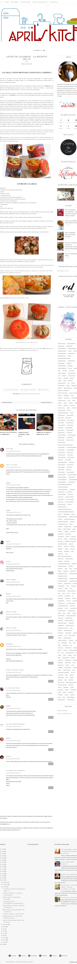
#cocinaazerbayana (71, 343)
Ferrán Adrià (61, 558)
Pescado (59, 650)
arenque (72, 378)
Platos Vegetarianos (70, 652)
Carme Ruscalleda (62, 400)
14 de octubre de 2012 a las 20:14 (13, 630)
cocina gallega (70, 452)
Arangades (65, 378)
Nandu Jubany (72, 635)
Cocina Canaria (61, 430)
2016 (3, 871)
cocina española (61, 447)
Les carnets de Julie (62, 610)
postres (59, 655)
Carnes (73, 400)
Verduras (72, 694)
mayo (4, 933)
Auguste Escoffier (61, 383)
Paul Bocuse (60, 647)
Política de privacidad (62, 710)
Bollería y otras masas (62, 393)
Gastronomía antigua (62, 573)
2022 (3, 858)
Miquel (8, 593)
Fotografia (70, 566)
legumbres (60, 608)
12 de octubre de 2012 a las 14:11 (13, 451)
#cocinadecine (69, 346)
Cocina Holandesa (61, 457)
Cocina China (69, 432)
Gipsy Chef (60, 583)
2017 (3, 869)
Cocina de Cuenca (61, 442)
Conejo (71, 524)
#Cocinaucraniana (62, 348)
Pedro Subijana (68, 647)
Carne (69, 400)
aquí (17, 141)
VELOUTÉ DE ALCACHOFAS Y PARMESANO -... (8, 433)
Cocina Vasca (60, 501)
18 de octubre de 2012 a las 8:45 (13, 758)
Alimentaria (70, 365)
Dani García (73, 531)
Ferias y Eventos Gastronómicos (64, 556)
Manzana (74, 613)
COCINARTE (69, 504)
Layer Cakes (72, 605)
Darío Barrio (68, 534)
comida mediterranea (62, 516)
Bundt (72, 395)
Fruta (70, 568)
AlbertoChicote (61, 363)
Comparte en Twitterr (29, 389)
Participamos (14, 2)
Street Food (70, 684)
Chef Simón (72, 405)
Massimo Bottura (68, 618)
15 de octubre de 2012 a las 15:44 (13, 672)
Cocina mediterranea (62, 479)
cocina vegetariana (69, 501)
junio (4, 931)
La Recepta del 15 (22, 78)
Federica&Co (60, 553)
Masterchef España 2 (69, 620)
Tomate (59, 692)
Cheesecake (65, 405)
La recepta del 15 (61, 603)
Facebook (61, 122)
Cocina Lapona (61, 469)
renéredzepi (60, 662)
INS (72, 595)
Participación (64, 642)
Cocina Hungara (70, 457)
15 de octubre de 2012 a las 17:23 (13, 708)
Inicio (1, 2)
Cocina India (60, 459)
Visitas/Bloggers (25, 2)
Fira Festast (66, 561)
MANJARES (21, 350)
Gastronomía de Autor (62, 576)
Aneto (59, 370)
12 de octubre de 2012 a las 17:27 (13, 467)
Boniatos (60, 395)
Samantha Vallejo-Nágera (63, 672)
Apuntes (59, 378)
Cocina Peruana (24, 393)
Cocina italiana (70, 464)
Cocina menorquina (62, 482)
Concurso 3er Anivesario (69, 519)
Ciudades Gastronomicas (63, 412)
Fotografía (60, 568)
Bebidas (68, 385)
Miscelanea (60, 635)
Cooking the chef (67, 526)
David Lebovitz (61, 536)
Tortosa (64, 692)
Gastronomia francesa (63, 578)
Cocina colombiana (62, 435)
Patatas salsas (65, 645)
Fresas (66, 568)
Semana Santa (61, 677)
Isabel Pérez (60, 598)
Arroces (59, 380)
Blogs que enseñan (68, 388)
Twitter (68, 122)
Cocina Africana (61, 415)
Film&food (60, 561)
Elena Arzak (60, 541)
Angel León (64, 370)
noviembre (5, 884)
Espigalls (66, 548)
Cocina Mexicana (71, 482)
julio (4, 929)
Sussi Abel (9, 448)
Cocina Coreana (61, 437)
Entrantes (72, 546)
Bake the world (61, 385)
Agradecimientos (71, 360)
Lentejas (66, 608)
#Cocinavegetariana (72, 348)
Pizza (63, 652)
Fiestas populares (69, 558)
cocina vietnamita (61, 504)
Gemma (8, 706)
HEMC (71, 588)
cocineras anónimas (62, 506)
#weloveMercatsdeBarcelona (64, 358)
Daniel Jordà (60, 534)
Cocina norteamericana (63, 487)
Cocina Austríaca (61, 425)
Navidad (59, 637)
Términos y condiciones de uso (64, 713)
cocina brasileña (68, 427)
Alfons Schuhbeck (62, 365)
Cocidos (71, 412)
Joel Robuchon (61, 600)
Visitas (63, 697)
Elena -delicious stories (15, 670)
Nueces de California (62, 640)
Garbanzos (65, 571)
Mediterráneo (61, 625)
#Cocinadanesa (61, 346)
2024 (3, 853)
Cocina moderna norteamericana (65, 484)
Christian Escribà (61, 410)
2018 (3, 866)
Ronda (72, 665)
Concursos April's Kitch (63, 524)
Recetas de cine (68, 660)
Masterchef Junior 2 (62, 623)
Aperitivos (64, 375)
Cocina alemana (70, 415)
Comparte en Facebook (12, 389)
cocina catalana (61, 432)
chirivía (68, 407)
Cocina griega (70, 454)
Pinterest (61, 128)
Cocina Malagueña (62, 474)
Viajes (59, 697)
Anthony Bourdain (62, 373)
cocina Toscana (61, 499)
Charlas (59, 405)
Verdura (66, 694)
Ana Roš (70, 368)
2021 (3, 860)
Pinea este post (44, 389)
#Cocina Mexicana (61, 343)
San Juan (73, 672)
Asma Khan (70, 380)
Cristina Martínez (66, 529)
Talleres (72, 687)
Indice (7, 2)
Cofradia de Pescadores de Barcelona (65, 511)
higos (59, 593)
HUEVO (68, 593)
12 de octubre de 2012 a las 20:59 (13, 484)
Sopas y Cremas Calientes (34, 393)
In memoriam (67, 595)
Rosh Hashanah (68, 667)
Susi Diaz (59, 687)
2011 (3, 944)
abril (4, 935)
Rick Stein (67, 665)
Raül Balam (60, 660)
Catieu (8, 561)
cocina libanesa (61, 472)
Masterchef (60, 620)
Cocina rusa (70, 494)
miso (66, 635)
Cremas (59, 529)
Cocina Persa (72, 489)
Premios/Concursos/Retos (40, 2)
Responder (51, 458)
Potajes (64, 655)
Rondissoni (60, 667)
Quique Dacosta (66, 657)
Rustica (59, 670)
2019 (3, 864)
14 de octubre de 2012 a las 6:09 (13, 582)
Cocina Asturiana (69, 422)
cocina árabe (68, 417)
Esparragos (60, 548)
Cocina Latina (68, 469)
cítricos (68, 410)
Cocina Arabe (60, 417)
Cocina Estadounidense (71, 447)
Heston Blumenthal (71, 590)
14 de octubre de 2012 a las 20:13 (13, 614)
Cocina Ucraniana (70, 499)
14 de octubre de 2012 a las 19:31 (13, 596)
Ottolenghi (71, 640)
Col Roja (59, 514)
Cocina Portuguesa (62, 494)
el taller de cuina (12, 688)
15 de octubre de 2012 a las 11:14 (13, 646)
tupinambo (60, 694)
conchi (8, 756)
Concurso (60, 519)
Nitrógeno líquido (67, 637)
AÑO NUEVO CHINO (71, 373)
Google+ (68, 128)
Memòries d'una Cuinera (63, 628)
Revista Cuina (60, 665)
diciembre (5, 882)
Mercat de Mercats (68, 630)
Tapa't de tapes (11, 465)
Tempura (67, 689)
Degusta (67, 536)
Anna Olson (71, 370)
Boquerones (66, 395)
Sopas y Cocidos (61, 682)
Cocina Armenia (70, 420)
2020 (3, 862)
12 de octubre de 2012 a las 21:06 (13, 512)
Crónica (74, 529)
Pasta (70, 642)
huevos (73, 593)
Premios (69, 655)
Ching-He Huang (61, 407)
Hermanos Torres (61, 590)
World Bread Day (61, 699)
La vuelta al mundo (71, 603)
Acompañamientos (62, 360)
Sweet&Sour (65, 687)
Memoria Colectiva (70, 625)
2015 (3, 873)
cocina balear (70, 425)
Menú (71, 628)
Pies (58, 652)
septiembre (5, 924)
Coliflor (73, 514)
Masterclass (71, 623)
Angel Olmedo (11, 579)
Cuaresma (66, 531)
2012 (3, 880)
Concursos (72, 521)
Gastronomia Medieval (62, 581)
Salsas (73, 670)
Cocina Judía (69, 467)
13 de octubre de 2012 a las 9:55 (13, 564)
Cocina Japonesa (61, 467)
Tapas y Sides (60, 689)
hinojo (63, 593)
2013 (3, 878)
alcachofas (68, 363)
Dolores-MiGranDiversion (15, 724)
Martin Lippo (60, 618)
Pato (71, 645)
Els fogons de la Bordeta (15, 770)
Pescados (65, 650)
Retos (74, 662)
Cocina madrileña (70, 472)
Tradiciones (70, 692)
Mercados (60, 630)
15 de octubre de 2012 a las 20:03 (13, 726)
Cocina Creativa (70, 437)
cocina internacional (62, 462)
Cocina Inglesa (68, 459)
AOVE (59, 375)
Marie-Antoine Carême (71, 615)
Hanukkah (60, 588)
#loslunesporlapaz (62, 353)
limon (64, 613)
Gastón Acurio (73, 571)
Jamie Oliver (67, 598)
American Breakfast (62, 368)
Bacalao (73, 383)
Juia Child (68, 600)
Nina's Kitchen (11, 612)
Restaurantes (68, 662)
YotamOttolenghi (70, 699)
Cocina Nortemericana (62, 489)
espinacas (72, 548)
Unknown (9, 644)
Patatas (59, 645)
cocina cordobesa (71, 435)
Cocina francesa (61, 452)
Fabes (72, 551)
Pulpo (74, 655)
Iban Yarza (60, 595)
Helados (66, 588)
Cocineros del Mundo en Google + (65, 509)
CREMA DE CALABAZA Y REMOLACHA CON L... (44, 433)
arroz (64, 380)
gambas (59, 571)
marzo (4, 937)
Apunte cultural (71, 375)
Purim (59, 657)
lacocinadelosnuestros (63, 605)
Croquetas (60, 531)
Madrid (68, 613)
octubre (5, 886)
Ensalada (60, 546)
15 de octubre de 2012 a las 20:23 (13, 740)
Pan (58, 642)
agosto (4, 926)
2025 (3, 851)
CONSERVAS (60, 526)
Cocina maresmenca (62, 477)
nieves (8, 738)
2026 (3, 849)
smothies (71, 677)
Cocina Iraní (71, 462)
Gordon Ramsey (67, 583)
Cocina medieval (71, 477)
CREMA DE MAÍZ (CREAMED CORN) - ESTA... (24, 434)
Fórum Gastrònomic (62, 566)
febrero (4, 940)
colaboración (66, 514)
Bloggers (60, 388)
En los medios (54, 2)
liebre (59, 613)
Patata (74, 642)
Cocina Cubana (61, 440)
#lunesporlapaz (71, 353)
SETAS (67, 677)
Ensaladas (66, 546)
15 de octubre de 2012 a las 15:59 (13, 690)
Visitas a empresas (70, 697)
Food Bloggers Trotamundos (64, 563)
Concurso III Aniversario (63, 521)
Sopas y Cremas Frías (62, 684)
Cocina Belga (60, 427)
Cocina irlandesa (61, 464)
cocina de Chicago (70, 440)
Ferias (66, 553)
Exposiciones (66, 551)
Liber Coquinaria (71, 610)
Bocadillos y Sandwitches (63, 390)
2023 (3, 855)
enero (4, 942)
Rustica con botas (66, 670)
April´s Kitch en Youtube (63, 270)
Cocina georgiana (61, 454)
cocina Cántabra (69, 430)
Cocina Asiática (61, 422)
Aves (68, 383)
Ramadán (73, 657)
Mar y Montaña (61, 615)
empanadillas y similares (70, 541)
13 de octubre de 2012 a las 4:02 (13, 544)
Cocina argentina (61, 420)
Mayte (8, 541)
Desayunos (73, 536)
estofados (60, 551)
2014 (3, 875)
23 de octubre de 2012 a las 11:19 (13, 773)
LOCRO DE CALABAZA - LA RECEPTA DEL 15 (13, 914)
